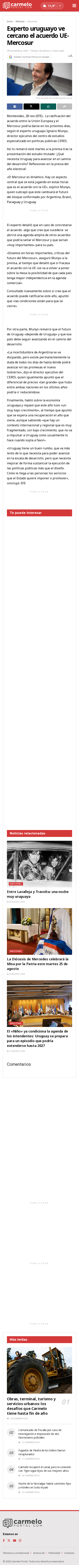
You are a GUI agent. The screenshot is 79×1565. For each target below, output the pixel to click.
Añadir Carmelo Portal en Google (31, 57)
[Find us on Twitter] (8, 1540)
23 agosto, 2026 (17, 974)
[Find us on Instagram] (20, 1540)
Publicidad (54, 1553)
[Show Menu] (74, 6)
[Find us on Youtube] (14, 1540)
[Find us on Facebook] (4, 1540)
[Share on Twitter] (31, 106)
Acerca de (38, 1553)
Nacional (32, 21)
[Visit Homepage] (17, 5)
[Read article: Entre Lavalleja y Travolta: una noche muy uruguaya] (39, 864)
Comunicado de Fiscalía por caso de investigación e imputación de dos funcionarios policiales (39, 1433)
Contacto (69, 1553)
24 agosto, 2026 (17, 902)
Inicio (10, 21)
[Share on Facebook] (15, 106)
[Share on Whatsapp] (48, 106)
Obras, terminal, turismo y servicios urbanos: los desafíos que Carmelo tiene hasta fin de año (31, 1406)
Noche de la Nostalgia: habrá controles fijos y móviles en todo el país (44, 1485)
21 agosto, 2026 (17, 1051)
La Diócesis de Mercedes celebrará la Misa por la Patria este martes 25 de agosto (37, 964)
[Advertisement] (39, 670)
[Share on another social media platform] (64, 106)
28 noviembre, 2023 (17, 50)
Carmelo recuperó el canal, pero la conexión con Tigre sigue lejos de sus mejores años (44, 1469)
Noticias (20, 21)
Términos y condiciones (16, 1553)
